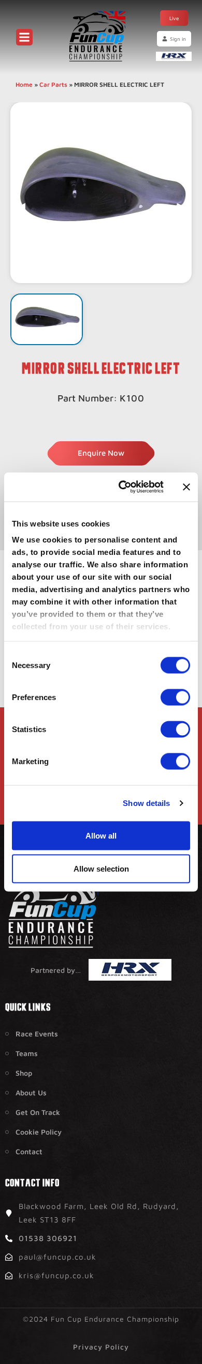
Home (24, 84)
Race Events (37, 1033)
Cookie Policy (39, 1131)
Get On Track (38, 1112)
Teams (27, 1053)
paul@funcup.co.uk (57, 1256)
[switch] (175, 697)
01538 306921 (48, 1238)
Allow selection (101, 868)
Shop (24, 1072)
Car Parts (53, 84)
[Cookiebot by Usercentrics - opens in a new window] (122, 487)
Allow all (101, 835)
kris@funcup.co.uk (56, 1275)
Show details (146, 803)
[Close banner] (186, 486)
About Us (31, 1092)
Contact (29, 1151)
